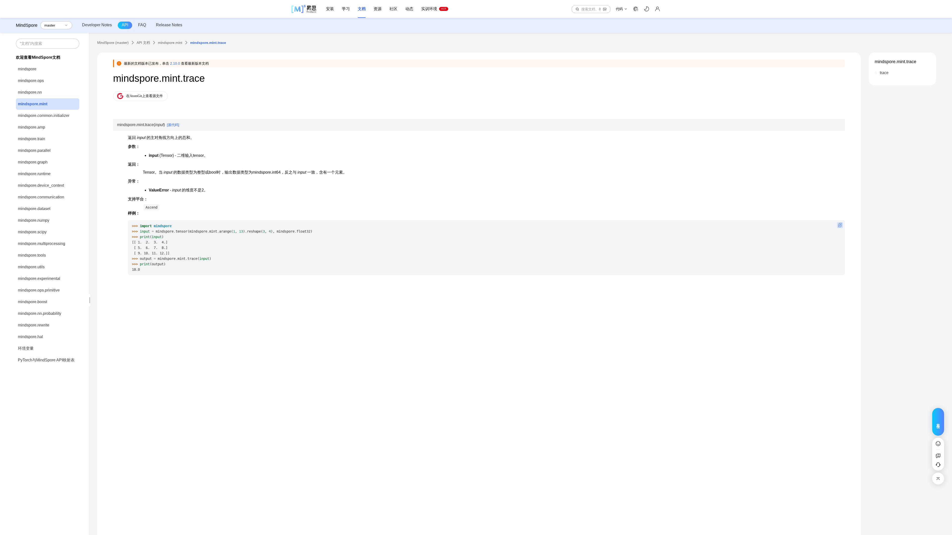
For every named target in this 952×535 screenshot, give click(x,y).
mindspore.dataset (34, 209)
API (125, 25)
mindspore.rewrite (33, 325)
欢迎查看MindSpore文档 (38, 57)
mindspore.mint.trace (895, 61)
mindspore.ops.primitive (39, 290)
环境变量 (26, 348)
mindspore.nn (30, 92)
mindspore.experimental (39, 278)
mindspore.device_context (41, 185)
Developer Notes (97, 25)
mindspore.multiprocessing (41, 243)
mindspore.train (31, 139)
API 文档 (143, 43)
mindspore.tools (32, 255)
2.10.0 (175, 63)
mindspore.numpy (33, 220)
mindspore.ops (31, 81)
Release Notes (169, 25)
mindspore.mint (32, 104)
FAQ (142, 25)
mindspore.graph (33, 162)
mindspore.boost (32, 302)
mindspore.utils (31, 267)
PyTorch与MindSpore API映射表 (46, 360)
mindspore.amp (31, 127)
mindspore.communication (41, 197)
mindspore (27, 69)
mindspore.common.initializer (43, 115)
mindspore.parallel (34, 150)
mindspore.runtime (34, 174)
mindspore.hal (30, 337)
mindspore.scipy (32, 232)
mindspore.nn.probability (39, 313)
